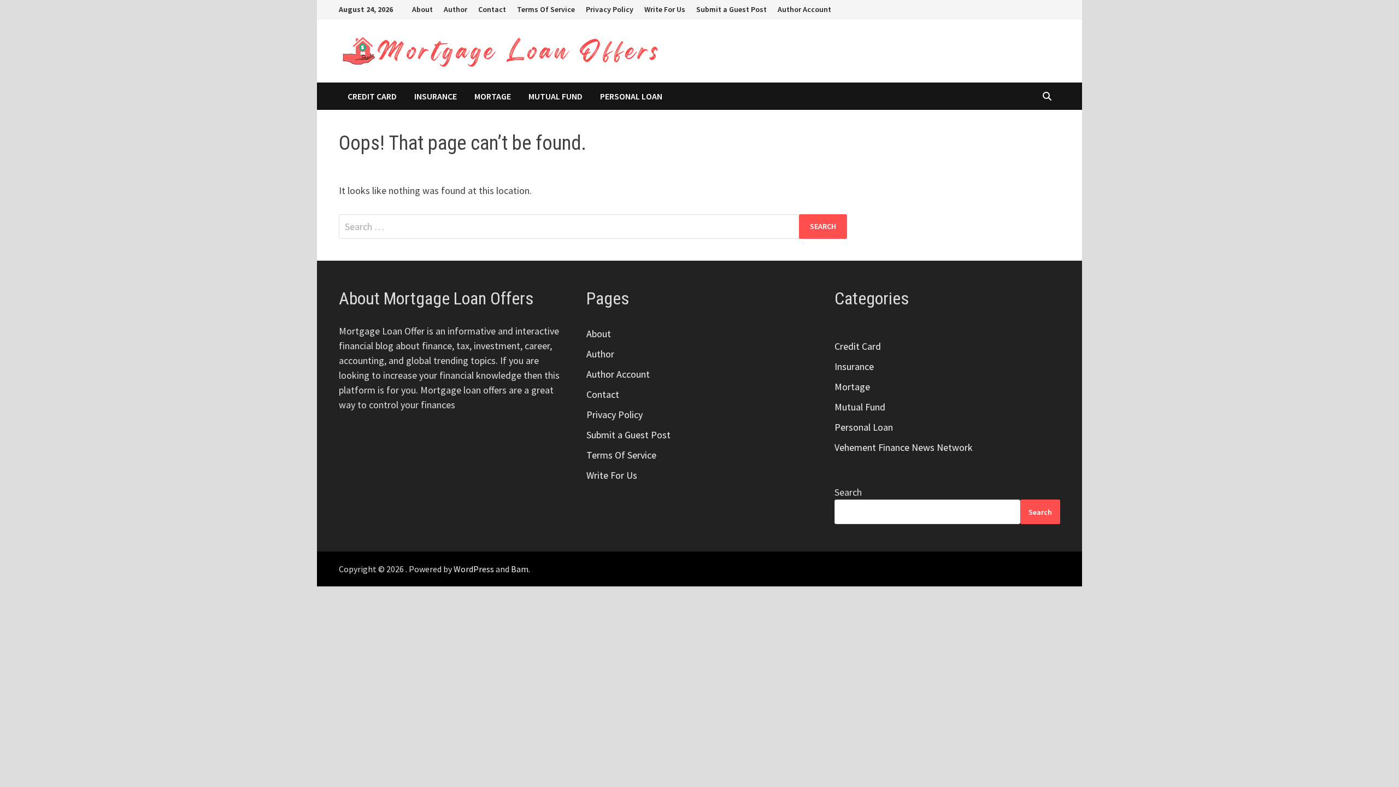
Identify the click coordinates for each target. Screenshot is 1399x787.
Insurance (435, 96)
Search (848, 492)
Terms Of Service (546, 9)
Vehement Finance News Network (903, 447)
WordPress (474, 568)
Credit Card (372, 96)
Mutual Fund (555, 96)
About (422, 9)
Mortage (492, 96)
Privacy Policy (609, 9)
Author (455, 9)
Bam (519, 568)
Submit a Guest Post (731, 9)
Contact (492, 9)
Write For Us (664, 9)
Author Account (804, 9)
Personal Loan (631, 96)
